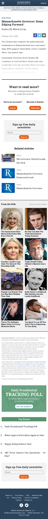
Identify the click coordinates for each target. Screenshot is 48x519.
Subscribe (35, 108)
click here (30, 379)
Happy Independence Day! (18, 444)
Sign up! (24, 137)
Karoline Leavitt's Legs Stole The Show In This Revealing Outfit (11, 264)
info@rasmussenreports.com (14, 513)
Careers (18, 500)
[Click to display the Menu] (3, 3)
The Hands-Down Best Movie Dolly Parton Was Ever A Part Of (11, 234)
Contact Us (28, 500)
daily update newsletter (32, 357)
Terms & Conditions (31, 498)
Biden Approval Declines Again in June (24, 435)
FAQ (27, 495)
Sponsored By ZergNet (38, 204)
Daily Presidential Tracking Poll (21, 426)
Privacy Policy (16, 498)
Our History (19, 495)
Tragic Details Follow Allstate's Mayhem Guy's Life (35, 264)
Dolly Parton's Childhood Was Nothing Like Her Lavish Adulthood (35, 294)
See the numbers (24, 406)
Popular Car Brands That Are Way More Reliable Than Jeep (11, 294)
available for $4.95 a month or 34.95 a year (31, 366)
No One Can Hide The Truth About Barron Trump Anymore (34, 234)
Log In (43, 3)
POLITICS (6, 18)
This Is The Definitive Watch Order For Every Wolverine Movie (10, 324)
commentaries (17, 364)
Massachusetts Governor (29, 188)
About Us (9, 495)
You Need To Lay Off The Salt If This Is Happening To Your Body (35, 324)
